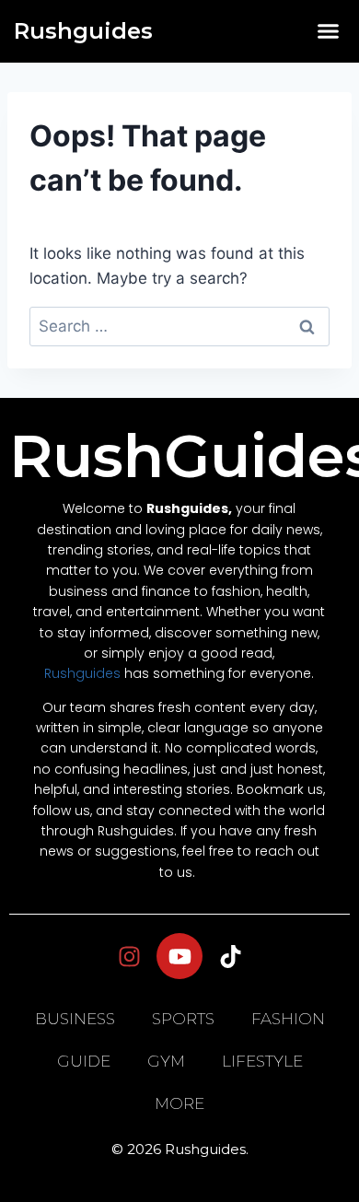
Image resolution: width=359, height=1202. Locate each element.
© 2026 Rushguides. (180, 1149)
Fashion (288, 1018)
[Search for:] (179, 326)
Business (75, 1018)
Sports (183, 1018)
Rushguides (83, 31)
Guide (83, 1061)
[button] (328, 31)
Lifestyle (262, 1061)
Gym (166, 1061)
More (179, 1103)
